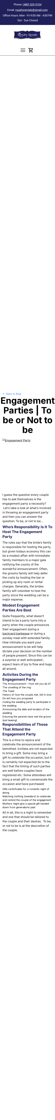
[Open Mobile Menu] (23, 50)
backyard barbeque (15, 633)
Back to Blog (13, 393)
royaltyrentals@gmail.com (31, 10)
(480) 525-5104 (32, 4)
